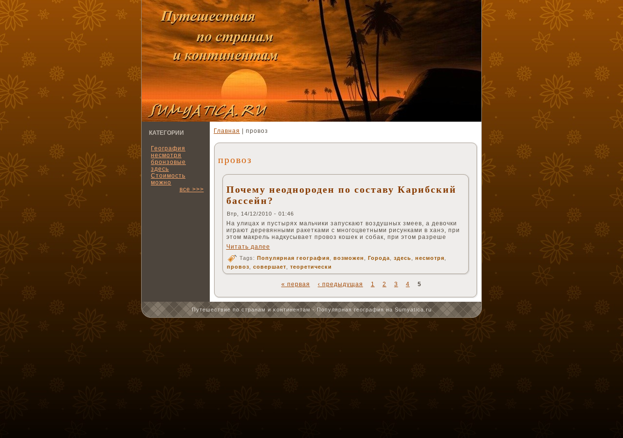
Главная (227, 131)
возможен (348, 258)
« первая (295, 284)
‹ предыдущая (340, 284)
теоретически (311, 267)
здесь (402, 258)
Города (379, 258)
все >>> (192, 189)
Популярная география (293, 258)
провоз (238, 267)
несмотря (429, 258)
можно (161, 182)
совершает (269, 267)
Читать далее (248, 246)
